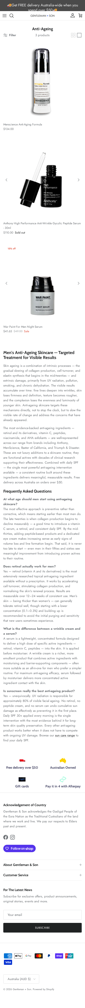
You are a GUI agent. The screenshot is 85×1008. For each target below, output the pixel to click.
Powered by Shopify (43, 989)
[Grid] (73, 35)
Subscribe (42, 928)
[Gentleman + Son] (42, 15)
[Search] (13, 15)
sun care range (65, 735)
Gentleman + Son (22, 989)
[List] (79, 35)
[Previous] (6, 180)
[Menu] (4, 15)
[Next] (79, 180)
